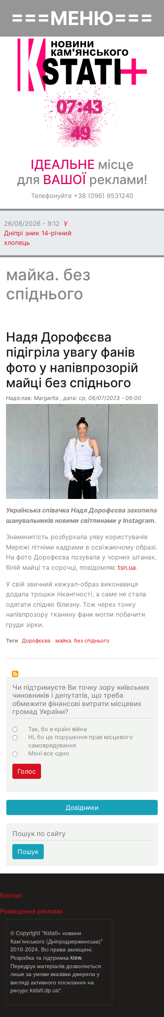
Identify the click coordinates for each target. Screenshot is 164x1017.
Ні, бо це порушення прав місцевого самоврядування (80, 741)
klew (75, 957)
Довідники (82, 807)
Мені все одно (48, 753)
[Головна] (82, 65)
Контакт (11, 895)
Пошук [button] (28, 852)
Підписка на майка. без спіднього (15, 674)
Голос (27, 771)
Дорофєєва (36, 640)
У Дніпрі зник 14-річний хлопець (38, 232)
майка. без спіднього (82, 640)
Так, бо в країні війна (57, 729)
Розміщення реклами (31, 911)
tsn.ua (127, 567)
